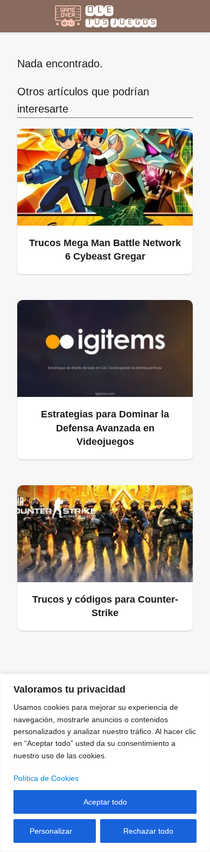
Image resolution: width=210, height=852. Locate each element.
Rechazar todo (148, 831)
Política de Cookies (46, 778)
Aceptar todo (105, 802)
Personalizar (51, 831)
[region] (105, 763)
